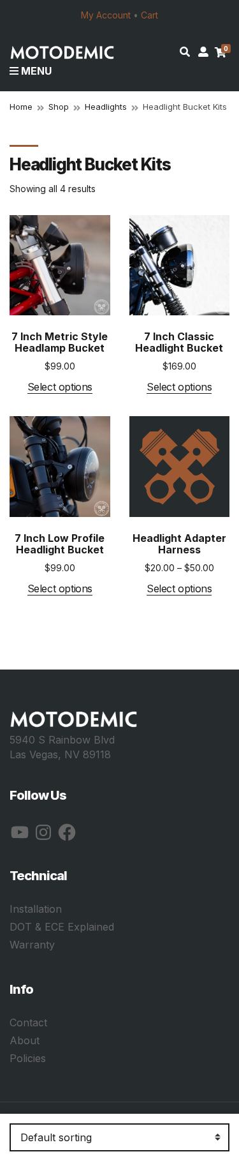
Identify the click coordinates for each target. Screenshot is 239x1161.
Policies (28, 1058)
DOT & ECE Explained (62, 926)
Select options (59, 387)
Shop (58, 106)
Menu (35, 70)
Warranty (32, 944)
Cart (149, 15)
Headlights (106, 106)
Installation (36, 909)
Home (21, 106)
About (25, 1040)
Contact (28, 1022)
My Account (106, 15)
